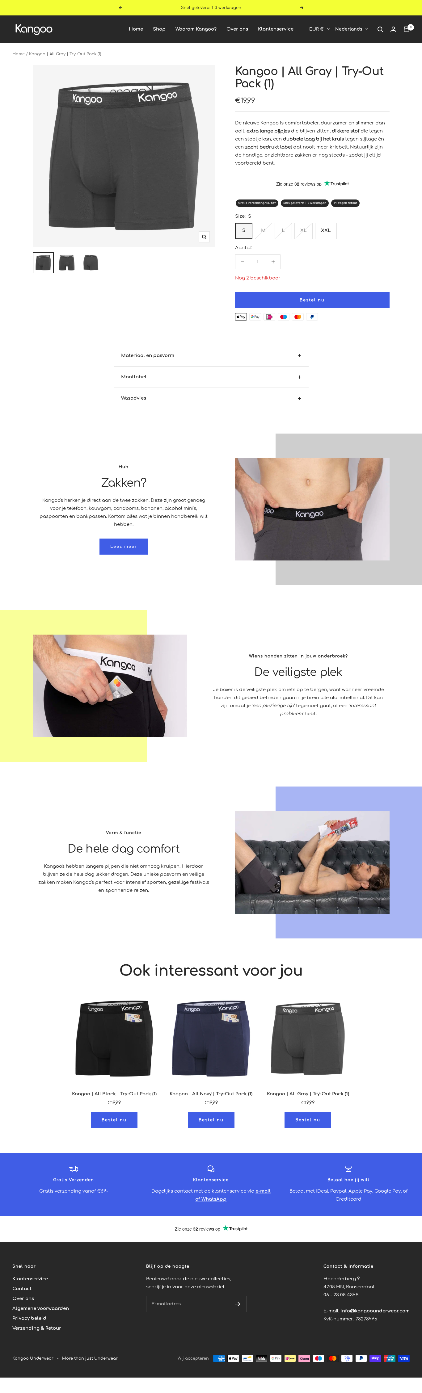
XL (303, 230)
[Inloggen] (393, 29)
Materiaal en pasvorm (147, 355)
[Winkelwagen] (406, 29)
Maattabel (133, 377)
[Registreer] (237, 1304)
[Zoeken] (380, 29)
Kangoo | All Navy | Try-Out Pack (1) (211, 1094)
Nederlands (348, 29)
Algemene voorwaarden (40, 1308)
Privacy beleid (29, 1318)
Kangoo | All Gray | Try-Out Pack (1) (308, 1094)
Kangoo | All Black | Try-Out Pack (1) (114, 1094)
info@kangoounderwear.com (375, 1311)
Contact (22, 1288)
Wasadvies (133, 398)
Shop (159, 29)
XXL (326, 230)
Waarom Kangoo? (196, 29)
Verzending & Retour (36, 1328)
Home (136, 29)
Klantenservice (275, 29)
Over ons (237, 29)
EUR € (316, 29)
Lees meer (123, 546)
